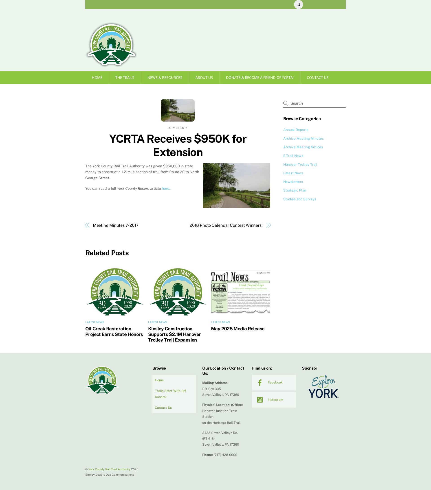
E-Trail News (293, 156)
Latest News (94, 322)
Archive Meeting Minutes (303, 138)
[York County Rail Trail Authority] (111, 65)
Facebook (275, 382)
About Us (204, 77)
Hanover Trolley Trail (300, 164)
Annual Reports (295, 130)
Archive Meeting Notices (303, 147)
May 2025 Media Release (237, 328)
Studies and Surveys (299, 199)
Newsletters (293, 182)
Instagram (275, 399)
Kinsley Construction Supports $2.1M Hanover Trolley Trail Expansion (174, 334)
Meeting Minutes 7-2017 (116, 225)
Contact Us (318, 77)
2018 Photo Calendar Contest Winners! (226, 225)
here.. (166, 188)
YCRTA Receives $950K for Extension (177, 145)
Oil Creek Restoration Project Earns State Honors (114, 331)
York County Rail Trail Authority (109, 469)
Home (97, 77)
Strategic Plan (294, 190)
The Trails (124, 77)
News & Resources (164, 77)
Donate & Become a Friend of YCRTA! (260, 77)
